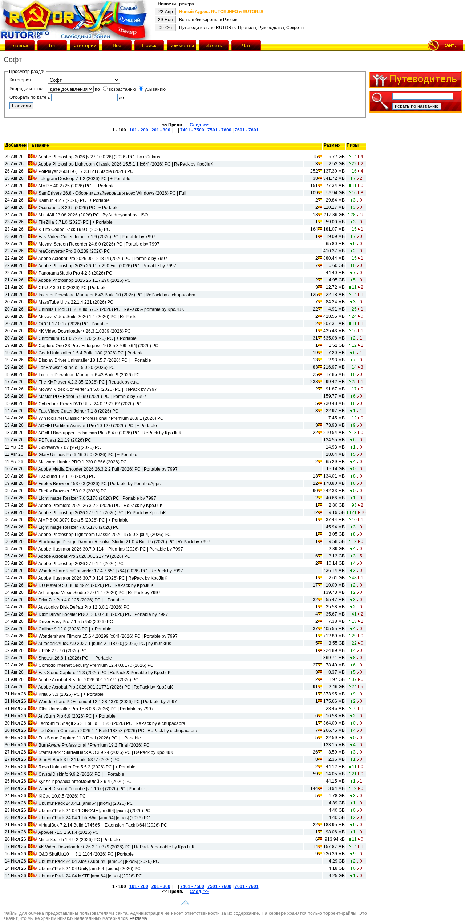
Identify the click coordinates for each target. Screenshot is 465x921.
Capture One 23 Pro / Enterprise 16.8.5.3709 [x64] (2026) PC (98, 345)
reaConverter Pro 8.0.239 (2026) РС (74, 251)
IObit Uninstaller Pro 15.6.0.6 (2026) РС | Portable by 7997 (96, 708)
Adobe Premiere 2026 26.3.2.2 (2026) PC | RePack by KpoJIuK (100, 505)
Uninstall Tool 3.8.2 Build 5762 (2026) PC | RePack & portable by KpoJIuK (111, 309)
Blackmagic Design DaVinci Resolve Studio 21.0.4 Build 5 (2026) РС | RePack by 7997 (124, 541)
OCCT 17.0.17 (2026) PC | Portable (73, 323)
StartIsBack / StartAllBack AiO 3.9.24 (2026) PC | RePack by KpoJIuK (106, 752)
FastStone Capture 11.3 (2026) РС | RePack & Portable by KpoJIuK (105, 672)
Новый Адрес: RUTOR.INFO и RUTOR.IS (221, 11)
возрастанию (122, 89)
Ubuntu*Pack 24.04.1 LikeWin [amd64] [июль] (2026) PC (94, 817)
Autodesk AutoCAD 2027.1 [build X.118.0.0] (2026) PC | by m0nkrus (104, 643)
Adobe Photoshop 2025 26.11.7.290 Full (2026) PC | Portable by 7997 (107, 265)
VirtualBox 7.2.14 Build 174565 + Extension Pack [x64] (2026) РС (103, 825)
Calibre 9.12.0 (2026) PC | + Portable (75, 629)
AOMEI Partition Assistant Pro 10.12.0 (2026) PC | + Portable (97, 425)
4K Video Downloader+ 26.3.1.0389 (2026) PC (85, 331)
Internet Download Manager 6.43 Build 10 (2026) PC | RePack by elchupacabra (117, 294)
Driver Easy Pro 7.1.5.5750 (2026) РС (76, 621)
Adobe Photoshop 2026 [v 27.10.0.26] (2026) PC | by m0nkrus (99, 156)
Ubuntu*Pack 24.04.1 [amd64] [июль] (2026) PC (86, 803)
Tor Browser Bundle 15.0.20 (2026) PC (77, 367)
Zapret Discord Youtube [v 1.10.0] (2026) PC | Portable (92, 788)
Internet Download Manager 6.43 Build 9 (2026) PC (89, 374)
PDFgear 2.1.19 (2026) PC (65, 440)
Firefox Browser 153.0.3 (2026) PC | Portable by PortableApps (100, 483)
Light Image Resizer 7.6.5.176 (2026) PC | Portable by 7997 (97, 498)
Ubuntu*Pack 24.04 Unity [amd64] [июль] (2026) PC (90, 868)
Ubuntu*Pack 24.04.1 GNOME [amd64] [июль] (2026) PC (94, 810)
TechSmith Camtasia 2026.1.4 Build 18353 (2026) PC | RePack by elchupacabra (118, 730)
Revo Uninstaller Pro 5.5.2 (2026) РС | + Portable (87, 767)
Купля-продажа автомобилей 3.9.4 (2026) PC (85, 781)
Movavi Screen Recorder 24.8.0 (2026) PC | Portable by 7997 (99, 244)
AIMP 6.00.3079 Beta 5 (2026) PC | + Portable (83, 520)
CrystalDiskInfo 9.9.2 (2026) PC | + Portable (81, 774)
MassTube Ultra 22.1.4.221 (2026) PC (76, 302)
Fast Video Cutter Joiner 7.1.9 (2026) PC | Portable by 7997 (97, 236)
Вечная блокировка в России (208, 19)
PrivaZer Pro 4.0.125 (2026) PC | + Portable (81, 599)
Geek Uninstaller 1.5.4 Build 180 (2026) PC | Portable (91, 353)
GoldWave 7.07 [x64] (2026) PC (70, 447)
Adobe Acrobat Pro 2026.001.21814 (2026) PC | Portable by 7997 (102, 258)
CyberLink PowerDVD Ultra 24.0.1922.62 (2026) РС (90, 403)
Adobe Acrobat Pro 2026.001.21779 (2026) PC (84, 556)
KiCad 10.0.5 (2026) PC (62, 796)
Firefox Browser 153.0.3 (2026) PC (73, 491)
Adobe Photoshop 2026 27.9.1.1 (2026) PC (81, 563)
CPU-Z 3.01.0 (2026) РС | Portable (73, 287)
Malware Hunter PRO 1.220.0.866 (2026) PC (83, 461)
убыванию (155, 89)
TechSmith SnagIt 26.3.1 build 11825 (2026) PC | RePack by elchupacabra (112, 723)
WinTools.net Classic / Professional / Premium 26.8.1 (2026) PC (101, 418)
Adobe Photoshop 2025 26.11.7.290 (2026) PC (84, 280)
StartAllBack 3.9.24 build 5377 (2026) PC (79, 759)
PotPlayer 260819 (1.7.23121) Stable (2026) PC (86, 171)
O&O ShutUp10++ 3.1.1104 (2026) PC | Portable (86, 854)
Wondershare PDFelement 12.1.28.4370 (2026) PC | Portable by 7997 (108, 701)
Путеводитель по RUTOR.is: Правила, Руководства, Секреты (241, 27)
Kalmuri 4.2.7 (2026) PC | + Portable (74, 200)
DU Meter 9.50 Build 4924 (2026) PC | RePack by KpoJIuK (96, 585)
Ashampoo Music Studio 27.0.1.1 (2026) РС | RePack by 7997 (99, 592)
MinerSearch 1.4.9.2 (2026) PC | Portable (79, 839)
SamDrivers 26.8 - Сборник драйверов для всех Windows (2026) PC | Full (112, 193)
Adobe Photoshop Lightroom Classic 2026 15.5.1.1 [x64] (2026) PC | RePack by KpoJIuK (125, 164)
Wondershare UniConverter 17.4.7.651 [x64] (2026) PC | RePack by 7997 (111, 570)
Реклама (138, 918)
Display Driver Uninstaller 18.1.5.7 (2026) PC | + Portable (95, 360)
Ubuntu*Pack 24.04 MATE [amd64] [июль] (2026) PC (90, 876)
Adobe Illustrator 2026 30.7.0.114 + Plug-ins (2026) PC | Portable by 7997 (110, 549)
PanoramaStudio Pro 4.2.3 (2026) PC (75, 273)
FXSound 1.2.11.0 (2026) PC (67, 476)
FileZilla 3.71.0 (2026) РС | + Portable (76, 222)
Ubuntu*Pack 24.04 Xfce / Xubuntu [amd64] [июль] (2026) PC (99, 861)
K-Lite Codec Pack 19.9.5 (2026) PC (74, 229)
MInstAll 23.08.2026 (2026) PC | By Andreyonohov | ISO (93, 215)
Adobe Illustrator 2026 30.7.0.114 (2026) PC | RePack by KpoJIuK (102, 578)
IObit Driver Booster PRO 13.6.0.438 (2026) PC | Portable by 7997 (103, 614)
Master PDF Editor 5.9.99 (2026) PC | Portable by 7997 (92, 396)
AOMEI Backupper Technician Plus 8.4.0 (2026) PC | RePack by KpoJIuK (110, 432)
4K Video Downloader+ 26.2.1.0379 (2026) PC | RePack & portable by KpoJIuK (117, 846)
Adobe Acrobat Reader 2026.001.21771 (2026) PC (88, 679)
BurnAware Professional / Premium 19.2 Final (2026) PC (94, 745)
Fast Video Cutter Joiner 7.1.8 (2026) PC (78, 411)
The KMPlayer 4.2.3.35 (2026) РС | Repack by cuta (89, 382)
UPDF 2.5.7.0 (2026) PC (62, 650)
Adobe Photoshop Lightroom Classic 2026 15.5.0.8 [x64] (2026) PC (104, 534)
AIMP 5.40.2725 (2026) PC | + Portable (76, 185)
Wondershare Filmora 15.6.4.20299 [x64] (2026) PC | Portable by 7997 (108, 636)
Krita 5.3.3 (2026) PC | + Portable (71, 694)
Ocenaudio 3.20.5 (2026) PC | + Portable (79, 207)
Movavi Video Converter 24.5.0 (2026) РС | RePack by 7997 (98, 389)
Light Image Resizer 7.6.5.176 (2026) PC (79, 527)
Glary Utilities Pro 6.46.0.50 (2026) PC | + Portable (88, 454)
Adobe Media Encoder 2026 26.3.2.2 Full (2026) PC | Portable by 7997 (108, 469)
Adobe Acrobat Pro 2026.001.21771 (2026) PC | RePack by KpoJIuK (105, 687)
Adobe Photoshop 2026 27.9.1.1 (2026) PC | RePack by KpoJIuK (102, 512)
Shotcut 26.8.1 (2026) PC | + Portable (75, 658)
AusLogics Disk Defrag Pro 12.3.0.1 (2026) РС (84, 607)
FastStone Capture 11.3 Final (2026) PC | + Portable (90, 738)
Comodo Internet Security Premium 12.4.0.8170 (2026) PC (96, 665)
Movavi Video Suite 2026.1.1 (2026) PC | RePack (87, 316)
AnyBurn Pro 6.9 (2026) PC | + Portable (77, 716)
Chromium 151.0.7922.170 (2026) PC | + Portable (88, 338)
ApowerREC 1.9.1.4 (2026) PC (68, 832)
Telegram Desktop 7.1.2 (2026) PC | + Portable (84, 178)
